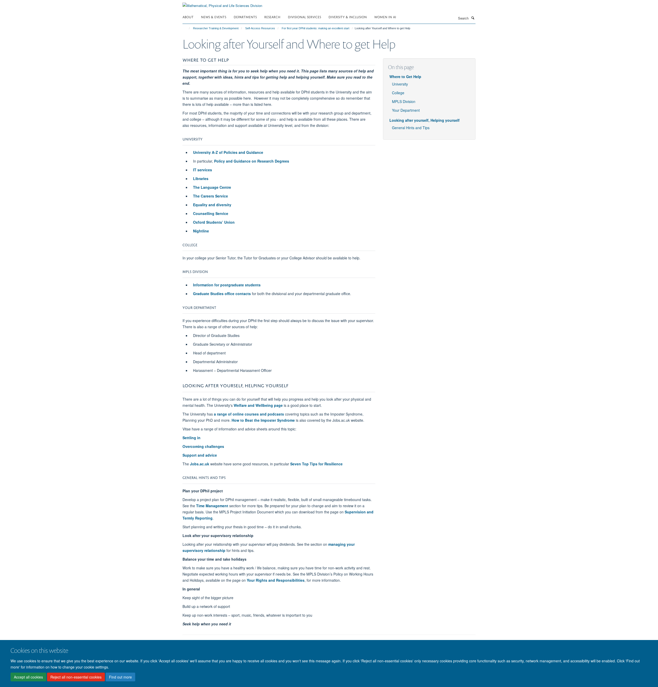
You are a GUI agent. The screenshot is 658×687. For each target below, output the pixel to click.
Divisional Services (304, 16)
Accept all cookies (28, 677)
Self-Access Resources (260, 28)
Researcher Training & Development (216, 28)
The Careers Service (210, 196)
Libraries (200, 178)
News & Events (213, 16)
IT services (202, 169)
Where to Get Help (405, 76)
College (398, 92)
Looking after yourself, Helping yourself (424, 120)
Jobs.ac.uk (199, 463)
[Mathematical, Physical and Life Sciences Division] (222, 3)
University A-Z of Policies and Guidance (228, 152)
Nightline (201, 230)
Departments (245, 16)
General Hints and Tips (410, 127)
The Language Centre (212, 187)
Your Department (406, 110)
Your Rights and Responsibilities (276, 580)
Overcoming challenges (203, 446)
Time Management (212, 505)
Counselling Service (210, 213)
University (400, 84)
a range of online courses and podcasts (249, 414)
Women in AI (385, 16)
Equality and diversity (212, 204)
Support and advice (199, 455)
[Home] (187, 28)
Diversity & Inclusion (347, 16)
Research (272, 16)
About (188, 16)
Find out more (120, 677)
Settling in (191, 437)
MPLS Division (403, 101)
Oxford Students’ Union (214, 222)
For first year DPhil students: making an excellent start (315, 28)
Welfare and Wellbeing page (258, 405)
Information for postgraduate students (227, 284)
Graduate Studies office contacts (222, 293)
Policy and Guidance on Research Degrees (251, 161)
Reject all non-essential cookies (76, 677)
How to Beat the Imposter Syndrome (263, 420)
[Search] (473, 18)
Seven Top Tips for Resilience (316, 463)
